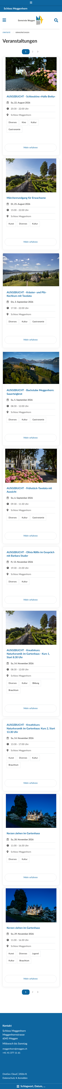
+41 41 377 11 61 (11, 1053)
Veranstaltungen (22, 32)
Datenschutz (9, 1078)
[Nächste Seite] (38, 52)
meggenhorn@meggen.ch (15, 1049)
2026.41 (23, 1074)
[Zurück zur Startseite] (31, 20)
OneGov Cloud (10, 1074)
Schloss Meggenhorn (15, 8)
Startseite (6, 32)
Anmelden (23, 1078)
